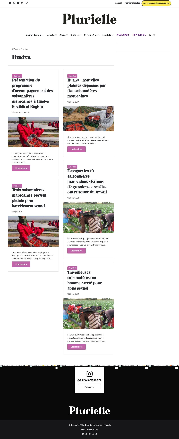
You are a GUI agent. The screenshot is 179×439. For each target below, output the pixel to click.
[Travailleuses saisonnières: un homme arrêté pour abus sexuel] (88, 313)
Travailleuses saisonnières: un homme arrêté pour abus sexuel (84, 280)
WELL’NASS (123, 34)
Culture (75, 34)
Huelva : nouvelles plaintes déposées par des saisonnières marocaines (86, 88)
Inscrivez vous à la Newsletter (156, 3)
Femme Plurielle (33, 34)
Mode (63, 34)
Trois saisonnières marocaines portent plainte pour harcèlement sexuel (29, 198)
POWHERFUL (139, 34)
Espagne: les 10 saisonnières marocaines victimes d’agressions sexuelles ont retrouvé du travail (87, 181)
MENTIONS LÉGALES (89, 429)
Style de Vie (90, 34)
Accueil (118, 3)
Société (17, 76)
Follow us (89, 386)
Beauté (51, 34)
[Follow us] (89, 375)
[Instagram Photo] (15, 380)
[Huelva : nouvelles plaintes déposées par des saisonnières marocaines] (88, 119)
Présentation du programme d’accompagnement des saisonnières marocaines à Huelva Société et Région (32, 94)
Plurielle (107, 425)
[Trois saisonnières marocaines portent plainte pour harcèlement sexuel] (33, 231)
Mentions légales (132, 3)
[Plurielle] (89, 18)
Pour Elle (106, 34)
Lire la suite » (21, 168)
